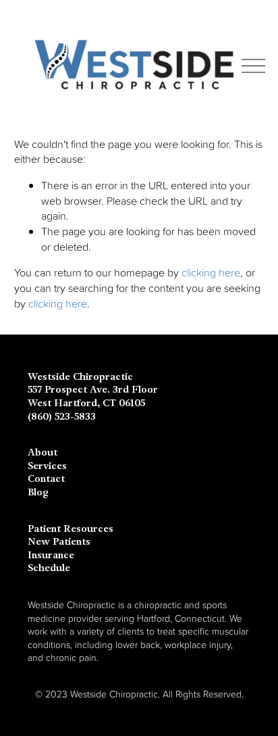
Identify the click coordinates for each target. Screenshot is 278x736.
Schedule (49, 568)
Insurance (51, 555)
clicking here (211, 272)
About (42, 452)
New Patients (59, 541)
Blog (38, 492)
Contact (46, 478)
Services (47, 466)
